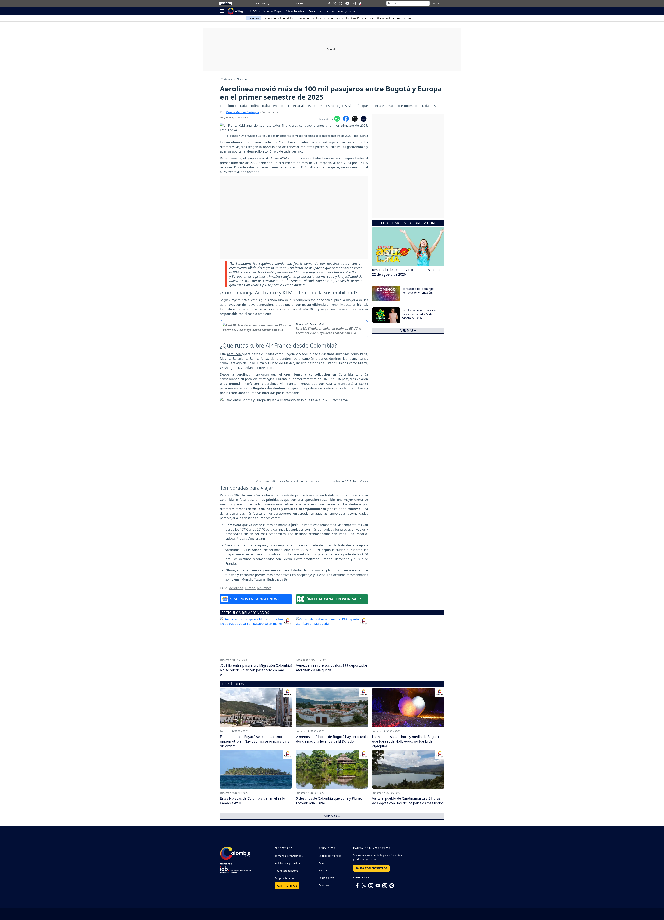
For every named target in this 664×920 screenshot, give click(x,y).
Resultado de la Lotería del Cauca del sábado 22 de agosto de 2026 (419, 314)
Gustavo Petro (405, 18)
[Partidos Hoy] (354, 3)
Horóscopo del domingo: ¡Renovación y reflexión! (418, 291)
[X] (334, 3)
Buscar (436, 3)
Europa (250, 588)
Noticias (226, 3)
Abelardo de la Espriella (279, 18)
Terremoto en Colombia (310, 18)
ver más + (408, 330)
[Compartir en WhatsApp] (337, 118)
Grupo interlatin (284, 878)
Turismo (226, 79)
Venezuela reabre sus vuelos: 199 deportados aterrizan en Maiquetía (331, 667)
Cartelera (298, 3)
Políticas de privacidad (288, 863)
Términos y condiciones (289, 856)
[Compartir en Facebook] (346, 118)
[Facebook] (329, 3)
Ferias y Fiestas (346, 11)
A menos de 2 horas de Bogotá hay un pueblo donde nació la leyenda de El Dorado (332, 739)
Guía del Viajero (273, 11)
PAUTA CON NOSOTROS (371, 868)
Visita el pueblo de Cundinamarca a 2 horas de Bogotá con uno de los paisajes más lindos (408, 800)
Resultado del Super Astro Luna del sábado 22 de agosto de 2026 (406, 272)
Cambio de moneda (330, 855)
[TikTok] (360, 3)
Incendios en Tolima (382, 18)
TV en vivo (324, 885)
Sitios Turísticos (296, 11)
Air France (264, 588)
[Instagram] (340, 3)
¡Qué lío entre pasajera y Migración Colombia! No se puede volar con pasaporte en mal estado (256, 670)
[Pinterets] (391, 884)
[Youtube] (347, 3)
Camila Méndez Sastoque (242, 112)
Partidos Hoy (263, 3)
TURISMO (253, 11)
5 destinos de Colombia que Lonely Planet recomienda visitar (329, 800)
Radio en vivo (326, 878)
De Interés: (253, 18)
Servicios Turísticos (321, 11)
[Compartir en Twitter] (354, 118)
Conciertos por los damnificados (347, 18)
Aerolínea (236, 588)
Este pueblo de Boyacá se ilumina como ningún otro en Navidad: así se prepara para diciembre (255, 741)
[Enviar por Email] (363, 118)
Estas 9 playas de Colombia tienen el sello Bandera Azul (252, 800)
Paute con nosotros (286, 870)
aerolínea (234, 354)
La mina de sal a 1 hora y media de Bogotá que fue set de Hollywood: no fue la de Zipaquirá (405, 741)
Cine (321, 863)
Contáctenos (287, 885)
